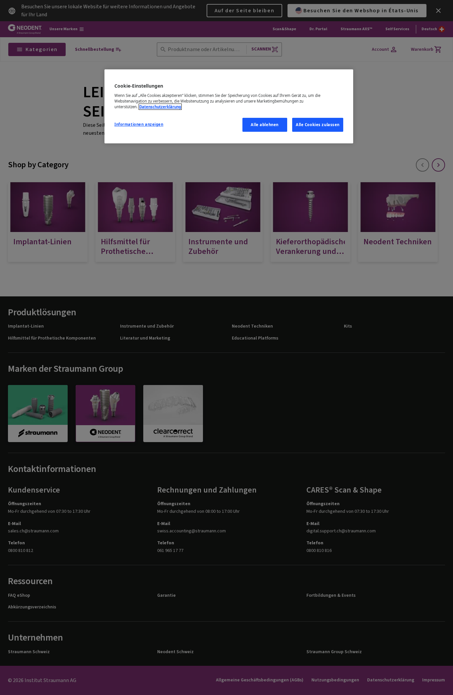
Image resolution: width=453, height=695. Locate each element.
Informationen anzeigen (138, 124)
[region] (228, 106)
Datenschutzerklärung (160, 106)
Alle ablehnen (264, 124)
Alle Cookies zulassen (318, 124)
